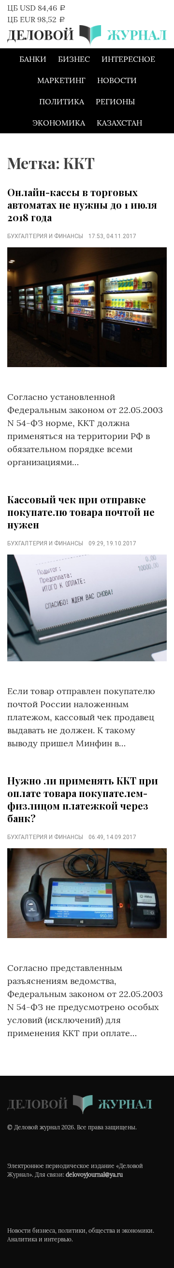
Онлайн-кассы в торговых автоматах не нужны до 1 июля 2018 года (82, 204)
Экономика (58, 123)
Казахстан (119, 123)
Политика (61, 101)
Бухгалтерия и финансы (45, 236)
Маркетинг (61, 80)
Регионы (115, 101)
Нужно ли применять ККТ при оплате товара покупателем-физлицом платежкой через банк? (82, 799)
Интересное (128, 59)
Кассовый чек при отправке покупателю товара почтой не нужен (81, 512)
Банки (32, 59)
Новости (117, 80)
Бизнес (74, 59)
